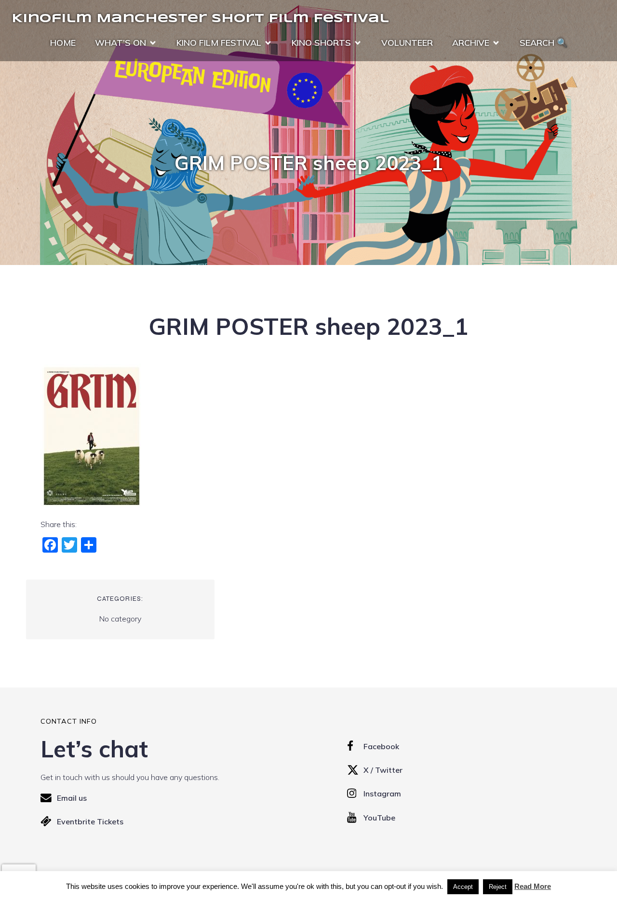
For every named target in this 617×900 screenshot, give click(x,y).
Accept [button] (463, 886)
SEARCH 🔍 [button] (543, 42)
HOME (63, 42)
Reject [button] (498, 886)
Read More (532, 886)
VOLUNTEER (407, 42)
